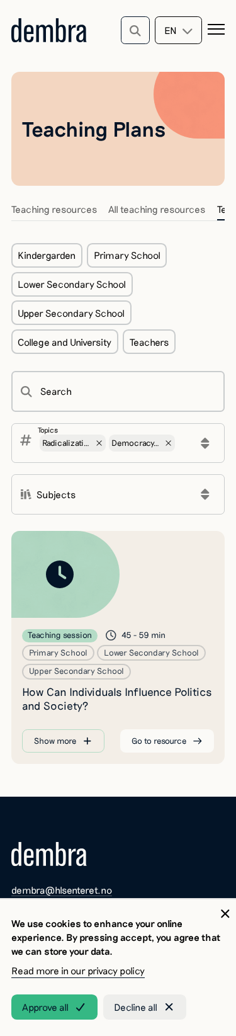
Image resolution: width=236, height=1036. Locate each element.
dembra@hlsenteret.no (61, 890)
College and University (64, 342)
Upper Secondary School (71, 313)
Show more (55, 741)
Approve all (45, 1007)
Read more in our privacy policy (78, 970)
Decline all (135, 1007)
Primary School (127, 255)
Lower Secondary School (72, 284)
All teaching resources (157, 209)
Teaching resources (54, 209)
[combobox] (178, 30)
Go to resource (159, 741)
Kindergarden (47, 255)
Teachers (149, 342)
